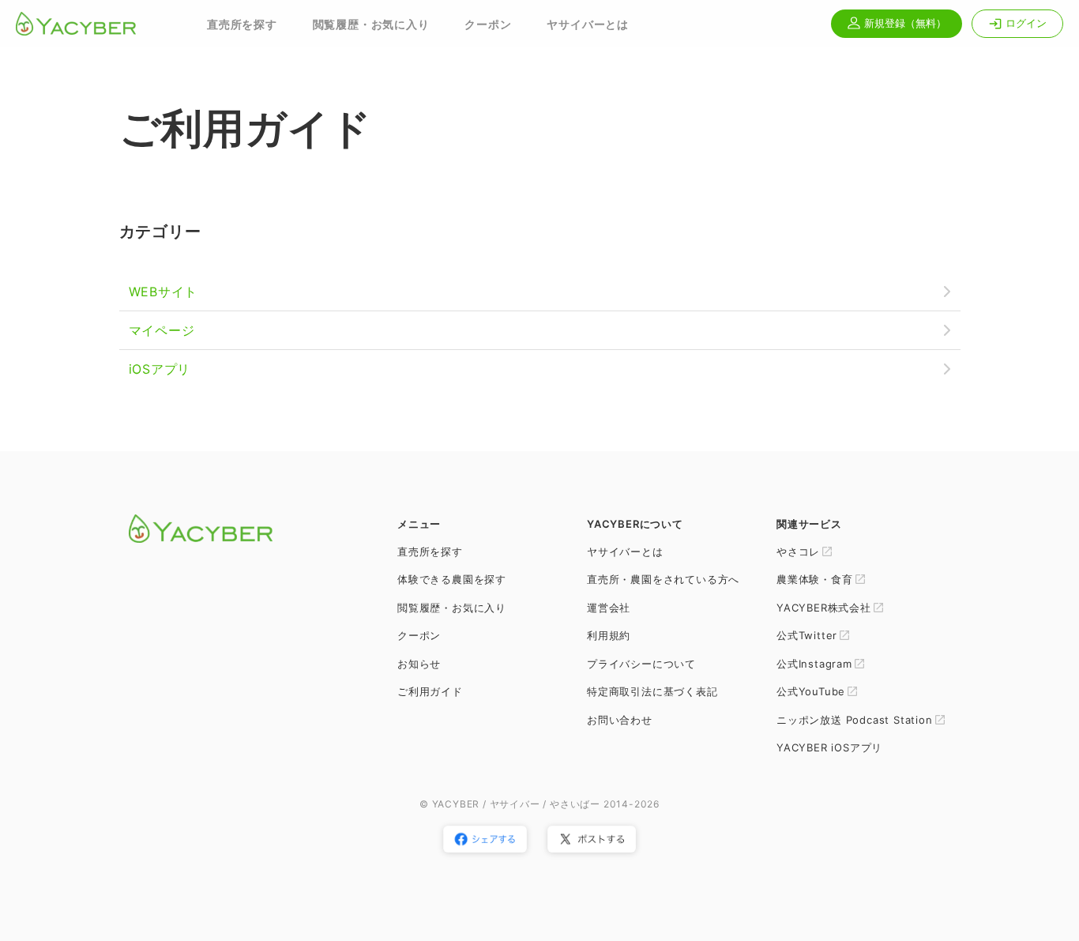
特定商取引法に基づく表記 (652, 691)
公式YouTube (810, 691)
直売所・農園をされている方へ (663, 579)
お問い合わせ (619, 719)
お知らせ (419, 663)
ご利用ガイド (430, 691)
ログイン (1026, 23)
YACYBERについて (635, 524)
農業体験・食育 (814, 579)
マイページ (162, 330)
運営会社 (608, 607)
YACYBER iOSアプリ (829, 747)
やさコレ (798, 551)
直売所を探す (242, 24)
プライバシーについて (641, 663)
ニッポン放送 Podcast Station (854, 719)
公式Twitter (806, 635)
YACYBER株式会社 (823, 607)
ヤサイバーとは (588, 24)
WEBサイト (163, 291)
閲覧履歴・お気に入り (371, 24)
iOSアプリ (160, 369)
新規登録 (903, 23)
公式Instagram (814, 663)
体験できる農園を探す (451, 579)
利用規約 (608, 635)
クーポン (487, 24)
